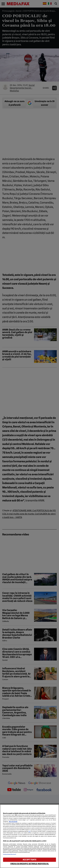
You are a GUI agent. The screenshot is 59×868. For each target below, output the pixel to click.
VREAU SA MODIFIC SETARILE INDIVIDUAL (29, 864)
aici (29, 831)
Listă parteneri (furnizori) (9, 854)
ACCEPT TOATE (29, 859)
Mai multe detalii (13, 821)
